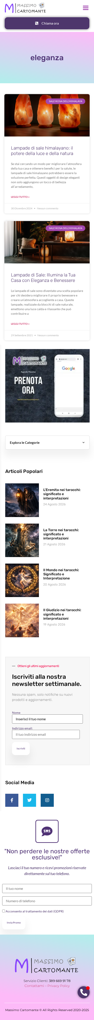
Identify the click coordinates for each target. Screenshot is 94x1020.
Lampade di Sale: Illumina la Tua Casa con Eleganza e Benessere (43, 277)
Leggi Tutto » (20, 196)
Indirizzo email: (22, 728)
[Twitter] (29, 800)
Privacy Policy (58, 986)
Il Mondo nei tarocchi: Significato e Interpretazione (61, 574)
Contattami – (35, 986)
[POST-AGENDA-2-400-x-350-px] (47, 421)
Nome (16, 712)
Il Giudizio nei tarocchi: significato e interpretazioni (62, 614)
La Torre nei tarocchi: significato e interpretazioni (61, 534)
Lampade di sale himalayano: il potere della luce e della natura (42, 150)
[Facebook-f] (11, 800)
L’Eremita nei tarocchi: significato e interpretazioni (61, 494)
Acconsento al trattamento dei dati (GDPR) (34, 911)
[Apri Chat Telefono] (84, 992)
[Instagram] (47, 800)
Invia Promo (14, 922)
